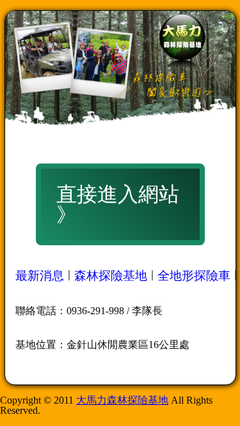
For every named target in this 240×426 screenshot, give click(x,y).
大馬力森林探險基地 (122, 400)
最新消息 (39, 276)
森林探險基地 (110, 276)
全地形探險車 (193, 276)
